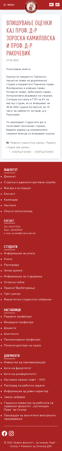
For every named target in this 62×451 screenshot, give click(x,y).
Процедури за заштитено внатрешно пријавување (30, 416)
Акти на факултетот (17, 368)
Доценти (10, 328)
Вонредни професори (19, 322)
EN (57, 4)
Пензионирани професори (22, 339)
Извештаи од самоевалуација (25, 362)
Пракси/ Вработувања (19, 287)
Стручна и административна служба (29, 182)
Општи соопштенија (18, 211)
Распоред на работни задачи (24, 385)
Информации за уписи (19, 253)
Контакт (9, 193)
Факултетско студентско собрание (28, 299)
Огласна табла (14, 282)
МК (51, 4)
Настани (10, 205)
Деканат (10, 176)
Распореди (11, 264)
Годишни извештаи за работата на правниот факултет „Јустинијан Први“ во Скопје (29, 406)
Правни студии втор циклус (27, 142)
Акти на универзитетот (20, 374)
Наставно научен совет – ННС (24, 379)
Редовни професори (18, 316)
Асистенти (11, 333)
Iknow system (13, 270)
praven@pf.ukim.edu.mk (24, 233)
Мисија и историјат (17, 188)
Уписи (8, 259)
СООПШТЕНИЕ (21, 151)
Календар (11, 199)
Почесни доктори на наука (22, 345)
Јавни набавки (14, 397)
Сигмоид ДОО (44, 446)
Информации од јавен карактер (26, 391)
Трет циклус (12, 293)
